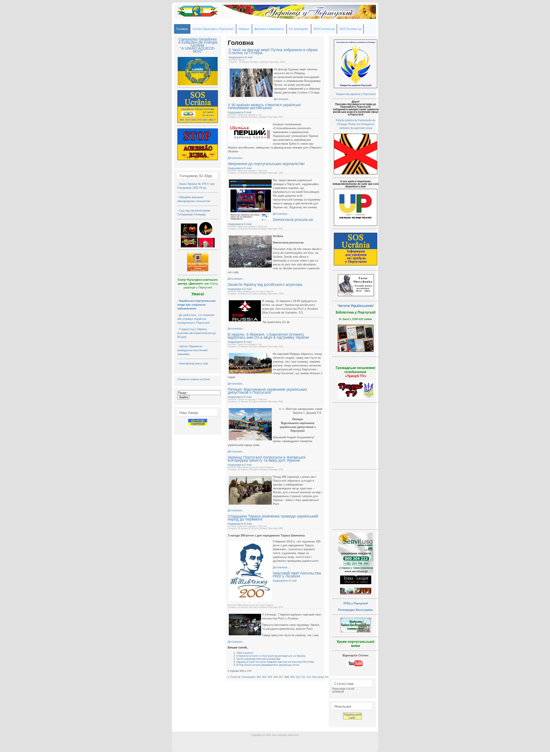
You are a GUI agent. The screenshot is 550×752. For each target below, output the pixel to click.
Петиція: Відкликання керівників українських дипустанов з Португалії (267, 391)
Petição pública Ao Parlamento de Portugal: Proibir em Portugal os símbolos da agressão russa (355, 124)
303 (259, 676)
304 (264, 676)
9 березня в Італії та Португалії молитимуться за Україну (271, 655)
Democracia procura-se (293, 219)
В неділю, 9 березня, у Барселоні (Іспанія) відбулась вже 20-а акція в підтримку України (268, 336)
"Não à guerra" (245, 652)
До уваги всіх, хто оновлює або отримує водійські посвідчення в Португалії (196, 318)
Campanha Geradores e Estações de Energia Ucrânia (197, 42)
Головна (182, 29)
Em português (298, 29)
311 (303, 676)
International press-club (194, 363)
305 (270, 676)
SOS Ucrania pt (324, 29)
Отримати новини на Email (193, 379)
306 (275, 676)
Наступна (318, 676)
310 (298, 676)
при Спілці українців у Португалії (198, 283)
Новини (243, 29)
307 (281, 676)
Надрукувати (237, 57)
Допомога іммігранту (269, 29)
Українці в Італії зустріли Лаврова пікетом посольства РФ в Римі (275, 661)
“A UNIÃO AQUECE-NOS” (197, 50)
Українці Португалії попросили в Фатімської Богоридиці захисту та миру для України (267, 459)
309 (292, 676)
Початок (235, 676)
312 (309, 676)
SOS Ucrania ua (350, 29)
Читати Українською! (356, 306)
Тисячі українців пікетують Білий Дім (258, 658)
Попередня (248, 676)
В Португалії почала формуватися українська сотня (267, 664)
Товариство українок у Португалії (356, 94)
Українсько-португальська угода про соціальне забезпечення (196, 304)
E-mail (248, 57)
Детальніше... (282, 99)
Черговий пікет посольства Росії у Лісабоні (297, 574)
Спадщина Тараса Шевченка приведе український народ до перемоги (273, 517)
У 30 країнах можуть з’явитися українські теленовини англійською (264, 106)
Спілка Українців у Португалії (212, 29)
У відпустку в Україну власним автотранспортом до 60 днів (196, 333)
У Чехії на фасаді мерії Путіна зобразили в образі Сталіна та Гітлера (273, 51)
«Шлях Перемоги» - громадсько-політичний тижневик (192, 350)
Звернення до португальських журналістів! (266, 164)
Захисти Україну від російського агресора (265, 284)
